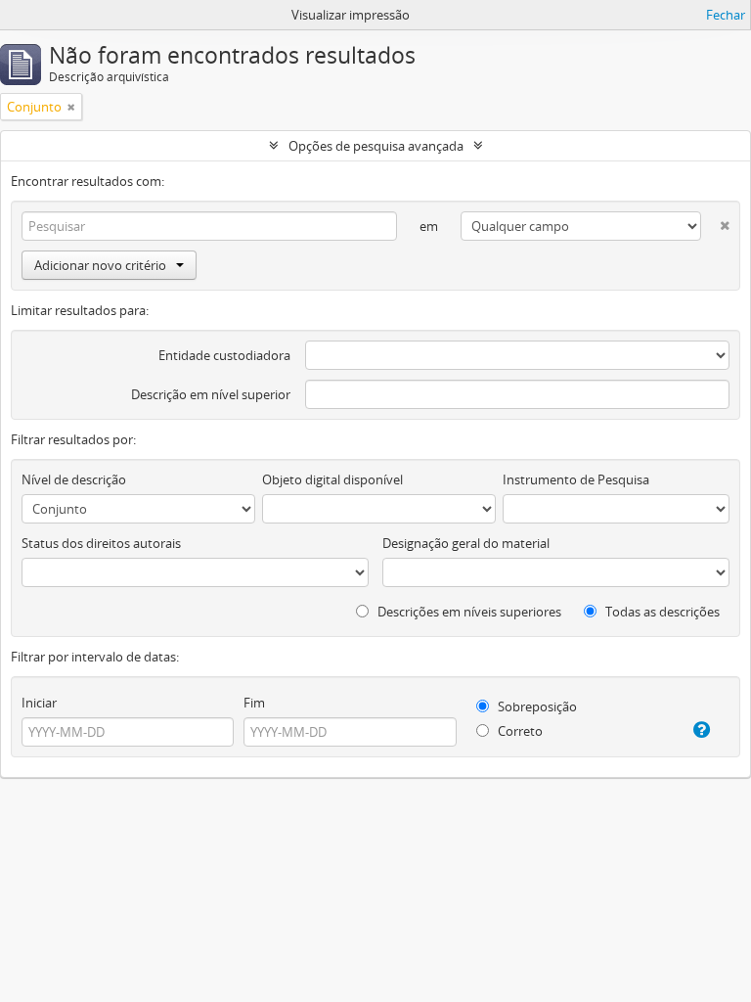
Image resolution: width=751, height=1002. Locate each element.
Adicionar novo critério (100, 265)
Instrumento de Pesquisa (576, 479)
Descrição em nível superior (210, 394)
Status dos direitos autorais (101, 543)
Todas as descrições (661, 611)
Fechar (725, 14)
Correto (519, 731)
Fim (254, 702)
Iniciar (39, 702)
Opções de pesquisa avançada (376, 146)
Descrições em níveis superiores (468, 611)
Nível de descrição (74, 479)
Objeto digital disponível (332, 479)
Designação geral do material (466, 543)
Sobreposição (536, 706)
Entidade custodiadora (224, 355)
